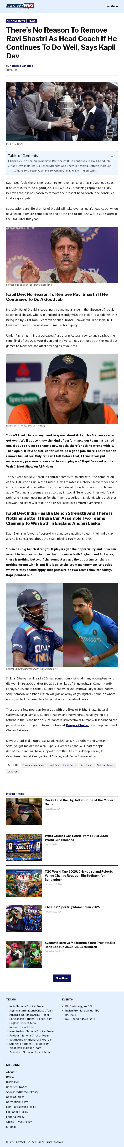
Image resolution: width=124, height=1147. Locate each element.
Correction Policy (17, 1102)
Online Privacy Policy (19, 1121)
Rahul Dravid (69, 765)
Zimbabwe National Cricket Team (30, 1052)
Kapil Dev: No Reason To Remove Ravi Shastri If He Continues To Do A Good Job (60, 161)
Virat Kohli (13, 771)
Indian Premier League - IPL (82, 1010)
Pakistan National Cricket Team (29, 1035)
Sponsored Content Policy (22, 1092)
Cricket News (16, 20)
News (32, 20)
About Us (11, 1072)
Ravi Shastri (86, 765)
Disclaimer (12, 1082)
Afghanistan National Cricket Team (31, 1010)
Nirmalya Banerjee (21, 65)
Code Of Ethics (15, 1096)
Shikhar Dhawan (105, 765)
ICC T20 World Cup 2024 (80, 1018)
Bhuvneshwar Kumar (33, 765)
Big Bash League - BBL (79, 1006)
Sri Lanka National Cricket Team (29, 1043)
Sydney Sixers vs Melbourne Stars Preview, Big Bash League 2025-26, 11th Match (80, 945)
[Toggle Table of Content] (110, 156)
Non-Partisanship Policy (21, 1106)
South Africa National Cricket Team (31, 1039)
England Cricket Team (22, 1023)
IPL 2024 (70, 1014)
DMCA (10, 1077)
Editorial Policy (15, 1116)
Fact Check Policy (17, 1111)
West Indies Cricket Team (25, 1047)
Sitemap (11, 1126)
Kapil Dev (104, 188)
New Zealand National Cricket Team (31, 1031)
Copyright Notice (17, 1087)
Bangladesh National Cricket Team (30, 1018)
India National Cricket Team (26, 1006)
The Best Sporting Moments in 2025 (72, 907)
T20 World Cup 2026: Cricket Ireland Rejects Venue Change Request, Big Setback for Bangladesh (79, 876)
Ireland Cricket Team (22, 1027)
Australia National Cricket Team (29, 1014)
